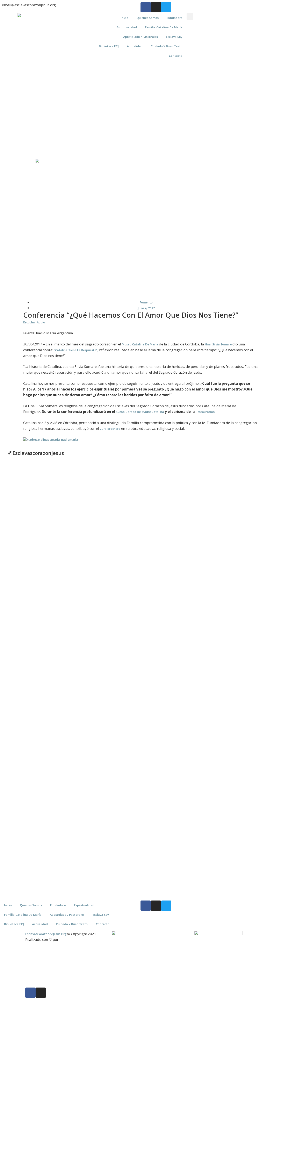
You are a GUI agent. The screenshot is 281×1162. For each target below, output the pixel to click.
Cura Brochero (110, 429)
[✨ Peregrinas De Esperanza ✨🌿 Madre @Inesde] (158, 744)
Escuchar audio (34, 322)
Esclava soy (174, 37)
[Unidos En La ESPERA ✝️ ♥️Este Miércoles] (54, 504)
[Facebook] (145, 7)
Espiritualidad (127, 27)
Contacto (175, 56)
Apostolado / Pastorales (140, 37)
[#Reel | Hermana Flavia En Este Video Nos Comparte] (123, 699)
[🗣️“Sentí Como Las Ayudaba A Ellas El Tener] (262, 736)
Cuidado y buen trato (166, 46)
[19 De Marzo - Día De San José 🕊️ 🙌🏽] (192, 729)
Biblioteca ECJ (109, 46)
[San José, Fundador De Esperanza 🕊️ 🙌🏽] (227, 783)
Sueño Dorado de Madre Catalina (140, 412)
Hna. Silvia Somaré (218, 344)
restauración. (206, 412)
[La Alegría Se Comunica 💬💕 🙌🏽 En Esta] (192, 538)
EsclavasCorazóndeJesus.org (45, 934)
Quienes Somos (148, 18)
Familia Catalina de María (163, 27)
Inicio (124, 18)
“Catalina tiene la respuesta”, (76, 350)
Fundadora (174, 18)
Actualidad (135, 46)
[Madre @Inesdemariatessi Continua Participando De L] (123, 556)
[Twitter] (166, 7)
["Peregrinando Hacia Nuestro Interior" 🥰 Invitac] (88, 733)
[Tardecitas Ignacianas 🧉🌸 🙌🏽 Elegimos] (88, 554)
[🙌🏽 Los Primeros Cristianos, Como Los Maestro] (262, 545)
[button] (190, 16)
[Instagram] (156, 7)
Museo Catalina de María (140, 344)
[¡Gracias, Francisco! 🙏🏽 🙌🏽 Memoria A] (158, 541)
